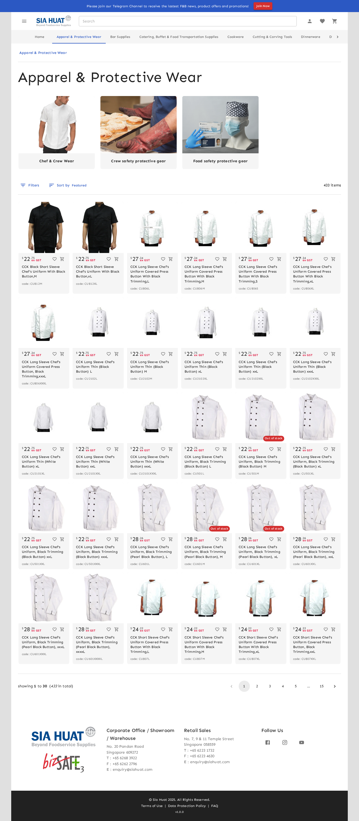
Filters (33, 185)
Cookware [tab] (235, 37)
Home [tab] (40, 37)
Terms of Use (152, 806)
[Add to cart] (62, 259)
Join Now (263, 6)
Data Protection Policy (187, 806)
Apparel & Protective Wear (43, 53)
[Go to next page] (334, 686)
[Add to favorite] (54, 259)
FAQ (214, 806)
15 (322, 686)
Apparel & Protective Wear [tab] (79, 37)
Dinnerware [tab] (310, 37)
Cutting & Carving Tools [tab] (272, 37)
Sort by (71, 185)
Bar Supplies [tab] (120, 37)
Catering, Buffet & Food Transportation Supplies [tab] (178, 37)
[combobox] (187, 21)
